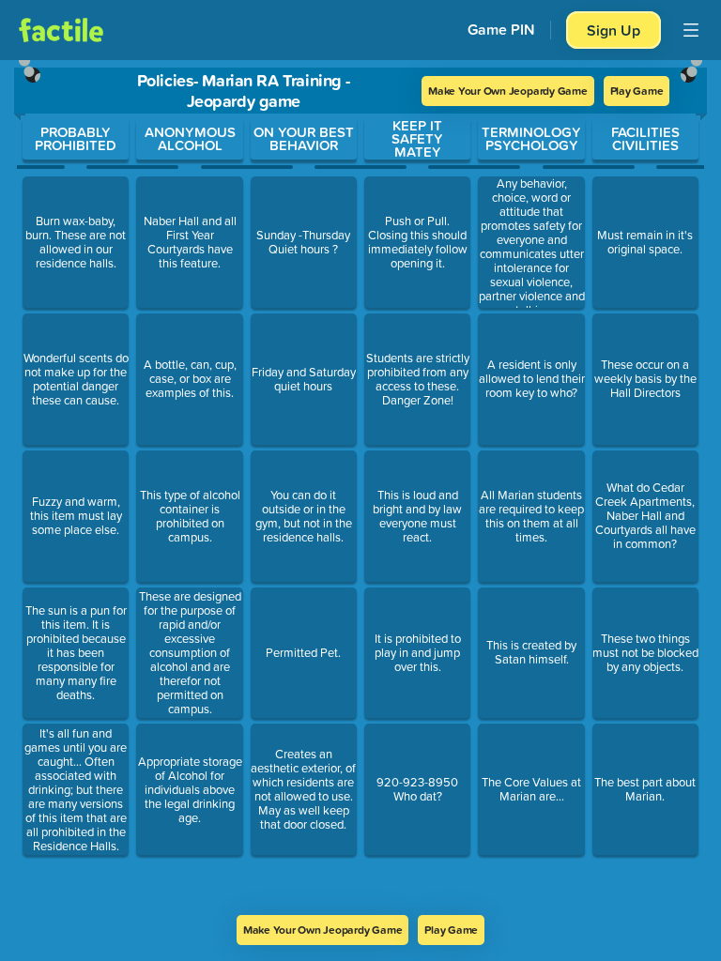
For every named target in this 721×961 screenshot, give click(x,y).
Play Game (637, 91)
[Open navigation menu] (691, 30)
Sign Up (613, 30)
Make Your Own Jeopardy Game (508, 91)
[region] (360, 487)
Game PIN (501, 29)
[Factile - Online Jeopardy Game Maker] (61, 30)
